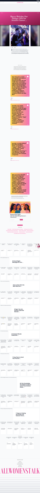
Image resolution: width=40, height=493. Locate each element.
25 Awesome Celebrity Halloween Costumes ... (15, 100)
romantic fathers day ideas (22, 230)
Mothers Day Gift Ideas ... (30, 230)
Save (12, 47)
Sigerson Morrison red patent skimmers (18, 177)
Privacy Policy (20, 465)
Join (38, 2)
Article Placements (20, 462)
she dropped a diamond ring (23, 50)
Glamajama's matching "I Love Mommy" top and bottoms (19, 152)
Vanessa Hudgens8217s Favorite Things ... (14, 160)
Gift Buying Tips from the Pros (28, 229)
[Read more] (10, 448)
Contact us (20, 461)
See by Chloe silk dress (19, 87)
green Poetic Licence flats (18, 179)
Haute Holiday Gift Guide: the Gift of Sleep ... (12, 230)
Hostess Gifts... (10, 229)
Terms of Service (20, 466)
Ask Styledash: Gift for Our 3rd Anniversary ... (20, 233)
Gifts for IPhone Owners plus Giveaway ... (17, 229)
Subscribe (21, 219)
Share (15, 47)
